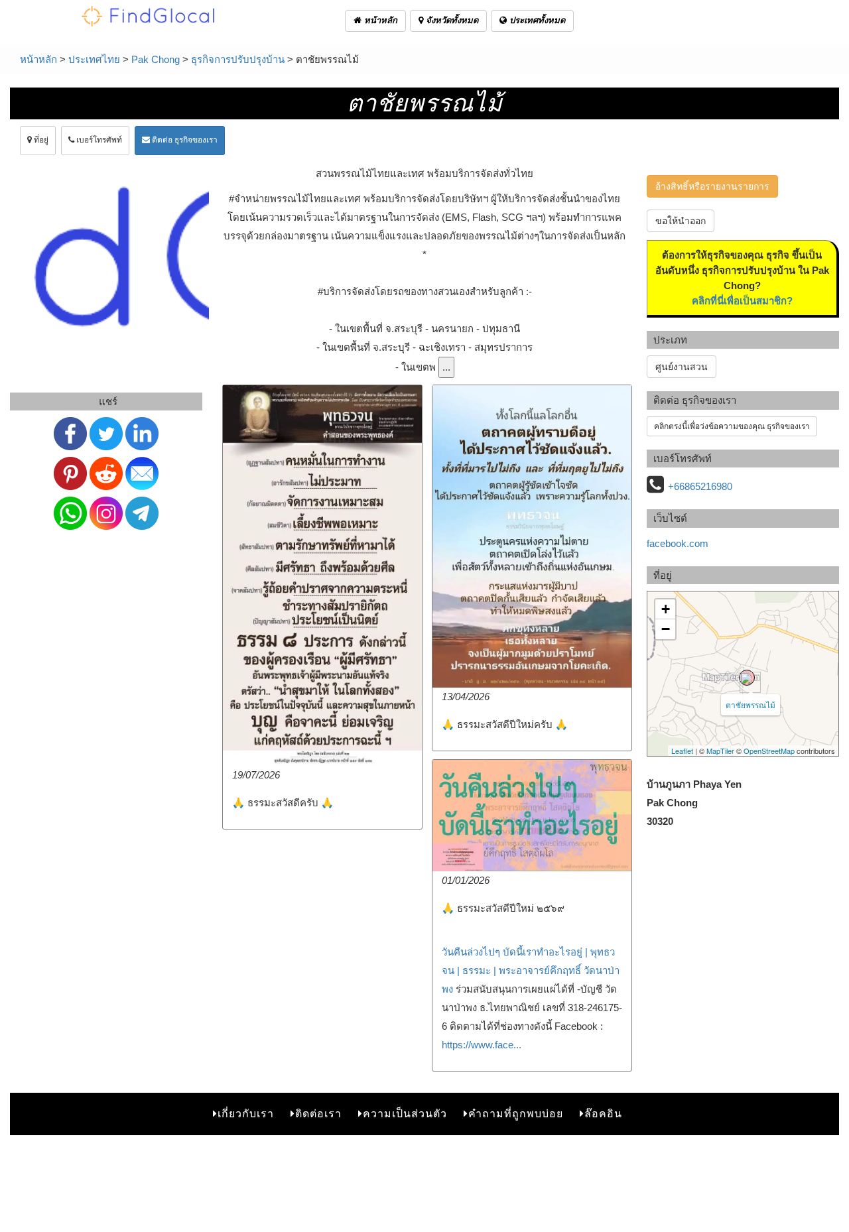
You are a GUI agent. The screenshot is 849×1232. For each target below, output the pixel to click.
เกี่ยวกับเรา (246, 1113)
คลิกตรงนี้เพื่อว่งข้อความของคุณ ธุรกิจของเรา (732, 426)
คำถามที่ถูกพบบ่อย (515, 1113)
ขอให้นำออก (680, 221)
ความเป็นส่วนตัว (405, 1113)
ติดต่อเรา (318, 1113)
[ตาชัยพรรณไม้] (747, 678)
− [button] (665, 629)
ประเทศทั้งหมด (536, 20)
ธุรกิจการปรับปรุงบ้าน (238, 59)
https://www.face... (481, 1044)
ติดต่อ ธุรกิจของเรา (184, 140)
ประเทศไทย (94, 59)
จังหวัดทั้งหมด (450, 20)
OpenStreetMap (769, 750)
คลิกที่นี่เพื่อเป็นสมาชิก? (742, 300)
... (446, 367)
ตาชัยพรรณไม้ (750, 704)
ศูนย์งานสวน (681, 366)
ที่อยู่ (40, 140)
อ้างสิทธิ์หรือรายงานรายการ (712, 186)
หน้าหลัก (379, 20)
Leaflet (682, 750)
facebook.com (677, 543)
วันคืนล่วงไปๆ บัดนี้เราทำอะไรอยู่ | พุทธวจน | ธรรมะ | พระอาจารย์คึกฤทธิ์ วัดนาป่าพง (531, 970)
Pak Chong (155, 59)
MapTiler (720, 750)
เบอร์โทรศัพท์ (98, 140)
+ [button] (665, 609)
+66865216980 (700, 486)
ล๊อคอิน (603, 1113)
